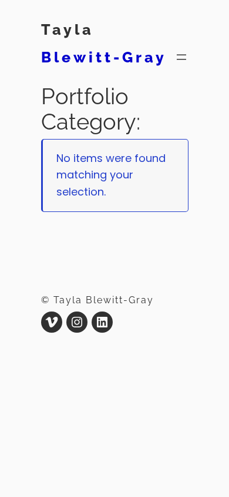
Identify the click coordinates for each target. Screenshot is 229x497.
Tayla (67, 29)
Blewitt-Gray (104, 57)
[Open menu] (181, 57)
